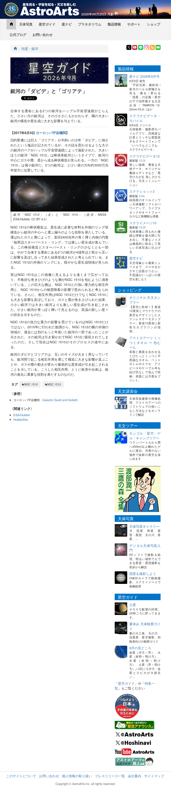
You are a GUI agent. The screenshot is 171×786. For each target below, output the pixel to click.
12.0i (142, 160)
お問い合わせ (43, 34)
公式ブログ (18, 34)
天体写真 (26, 24)
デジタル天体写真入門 (145, 548)
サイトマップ (154, 775)
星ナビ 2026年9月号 (144, 76)
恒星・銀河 (29, 48)
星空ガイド (47, 24)
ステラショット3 (142, 191)
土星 (132, 604)
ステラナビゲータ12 (144, 156)
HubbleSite (20, 419)
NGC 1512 (54, 384)
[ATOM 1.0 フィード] (152, 46)
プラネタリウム (89, 24)
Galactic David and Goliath (60, 400)
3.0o (142, 196)
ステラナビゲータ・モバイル (145, 118)
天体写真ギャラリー (144, 526)
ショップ (153, 24)
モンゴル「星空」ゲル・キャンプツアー (145, 435)
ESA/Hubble (21, 415)
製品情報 (114, 24)
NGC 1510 (31, 384)
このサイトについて (21, 775)
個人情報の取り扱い (77, 775)
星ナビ (67, 24)
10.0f (142, 227)
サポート (134, 24)
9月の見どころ (140, 647)
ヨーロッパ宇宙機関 (51, 132)
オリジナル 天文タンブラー (145, 300)
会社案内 (134, 775)
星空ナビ (136, 258)
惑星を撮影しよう (142, 573)
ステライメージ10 (142, 223)
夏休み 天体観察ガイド (145, 626)
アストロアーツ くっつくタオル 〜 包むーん (145, 342)
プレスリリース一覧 (110, 775)
